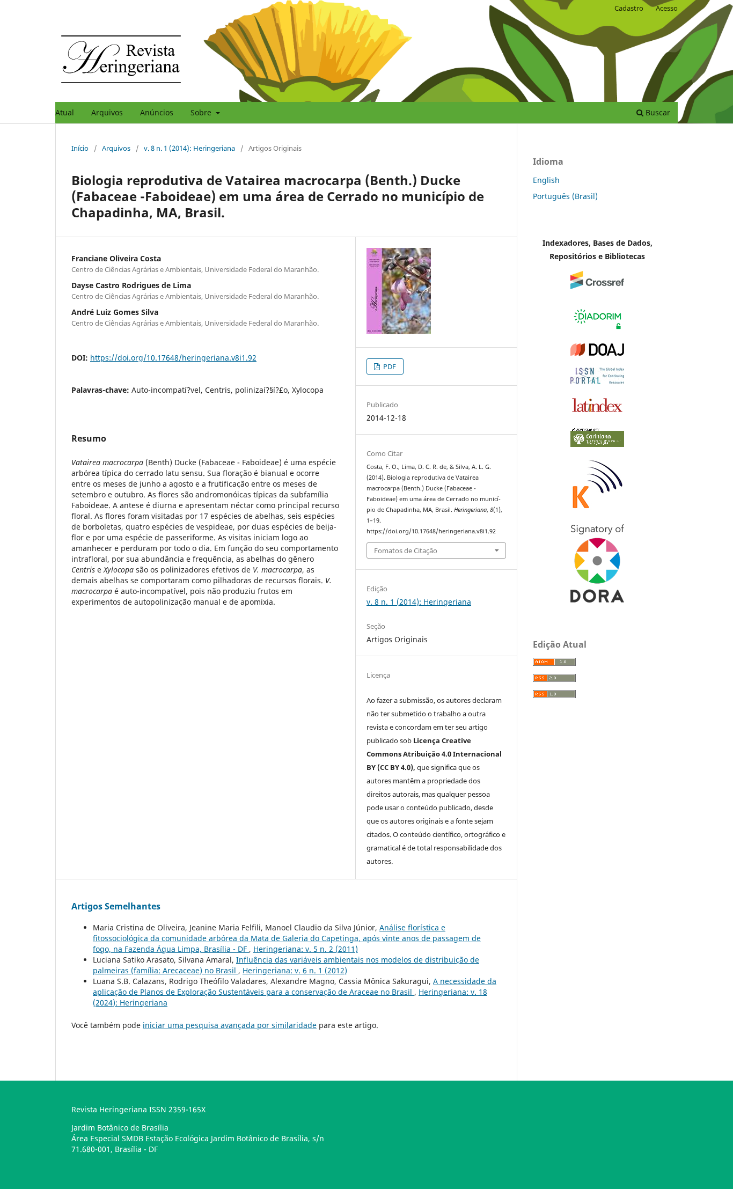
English (546, 180)
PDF (389, 366)
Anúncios (156, 112)
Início (80, 148)
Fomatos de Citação (405, 550)
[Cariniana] (597, 444)
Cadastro (628, 8)
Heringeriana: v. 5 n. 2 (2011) (305, 949)
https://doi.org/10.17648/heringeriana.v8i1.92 (173, 358)
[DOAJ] (597, 353)
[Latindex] (597, 412)
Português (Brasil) (565, 196)
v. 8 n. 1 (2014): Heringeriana (189, 148)
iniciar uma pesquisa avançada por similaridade (230, 1025)
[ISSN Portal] (597, 381)
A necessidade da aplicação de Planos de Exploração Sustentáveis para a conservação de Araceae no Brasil (294, 986)
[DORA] (597, 599)
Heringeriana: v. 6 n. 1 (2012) (295, 970)
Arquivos (107, 112)
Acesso (667, 8)
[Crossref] (597, 286)
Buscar (656, 112)
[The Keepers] (597, 509)
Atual (64, 112)
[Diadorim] (597, 329)
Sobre (202, 112)
